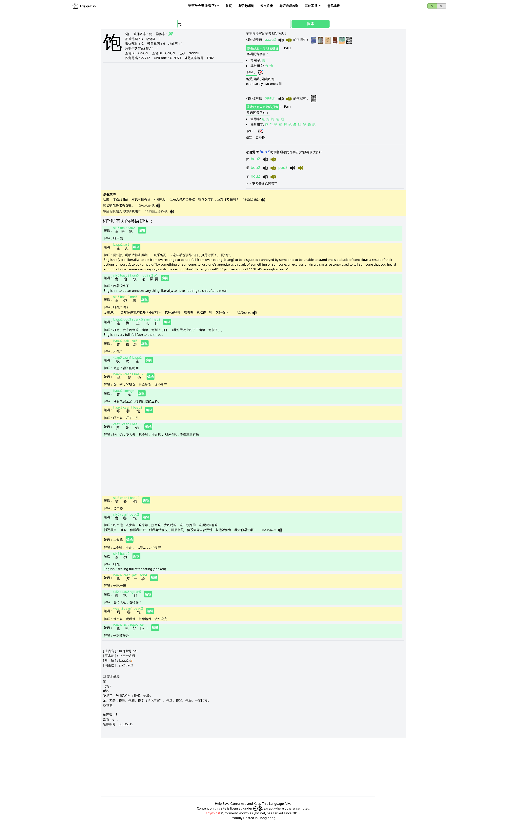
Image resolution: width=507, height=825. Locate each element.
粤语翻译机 (246, 6)
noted (304, 808)
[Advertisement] (221, 466)
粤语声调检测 (288, 6)
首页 (229, 6)
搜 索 (310, 24)
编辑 (142, 230)
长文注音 (266, 6)
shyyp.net (213, 813)
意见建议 (333, 6)
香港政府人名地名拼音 (262, 48)
